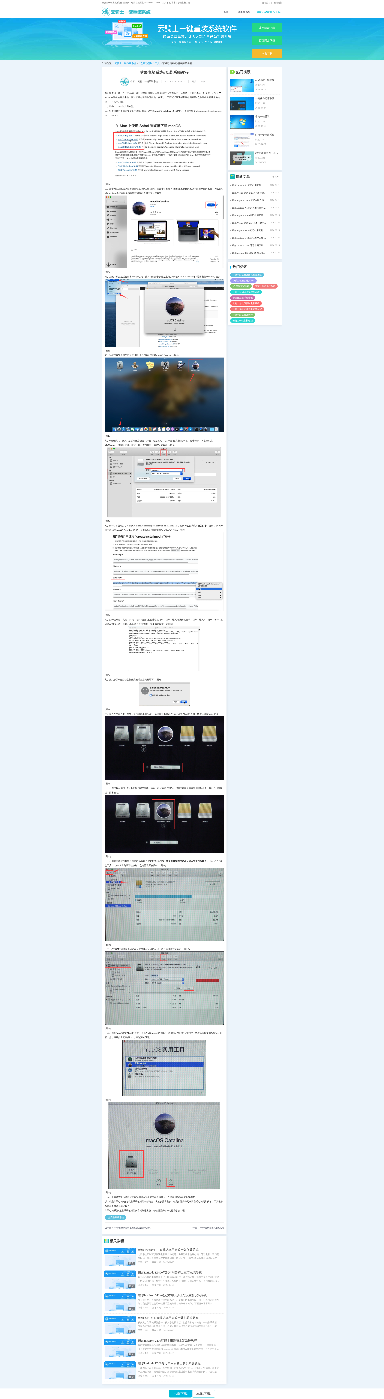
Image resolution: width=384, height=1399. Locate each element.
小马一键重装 (262, 116)
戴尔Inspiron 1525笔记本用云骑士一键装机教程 (249, 253)
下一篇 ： (207, 1228)
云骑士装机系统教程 (265, 286)
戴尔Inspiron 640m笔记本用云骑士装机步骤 (249, 200)
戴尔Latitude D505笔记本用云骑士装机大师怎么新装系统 (249, 245)
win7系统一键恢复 (264, 80)
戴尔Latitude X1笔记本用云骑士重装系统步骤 (249, 208)
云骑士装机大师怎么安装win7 (247, 309)
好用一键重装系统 (264, 134)
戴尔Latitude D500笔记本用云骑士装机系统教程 (169, 1363)
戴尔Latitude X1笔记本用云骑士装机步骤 (249, 185)
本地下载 (267, 53)
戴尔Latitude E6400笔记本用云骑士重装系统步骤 (170, 1272)
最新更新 (278, 3)
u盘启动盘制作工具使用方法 (266, 153)
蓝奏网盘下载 (267, 27)
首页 (226, 12)
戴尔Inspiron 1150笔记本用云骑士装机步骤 (249, 230)
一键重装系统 (243, 12)
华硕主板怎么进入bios (243, 280)
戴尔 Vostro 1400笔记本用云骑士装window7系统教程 (249, 223)
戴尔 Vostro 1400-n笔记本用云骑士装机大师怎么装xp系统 (249, 193)
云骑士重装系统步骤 (242, 298)
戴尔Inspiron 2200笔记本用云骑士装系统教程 (167, 1340)
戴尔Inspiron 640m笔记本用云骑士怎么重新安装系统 (172, 1295)
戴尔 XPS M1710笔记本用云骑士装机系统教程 (168, 1317)
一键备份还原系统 (264, 98)
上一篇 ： (127, 1228)
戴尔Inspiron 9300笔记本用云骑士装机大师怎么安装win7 (249, 215)
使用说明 (266, 3)
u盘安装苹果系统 (115, 1217)
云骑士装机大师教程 (242, 315)
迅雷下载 (180, 1394)
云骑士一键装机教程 (242, 320)
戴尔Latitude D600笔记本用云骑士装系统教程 (249, 238)
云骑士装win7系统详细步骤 (246, 292)
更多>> (276, 177)
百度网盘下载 (267, 40)
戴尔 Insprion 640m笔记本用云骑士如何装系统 (168, 1249)
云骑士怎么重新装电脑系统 (246, 303)
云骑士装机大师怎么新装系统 (247, 275)
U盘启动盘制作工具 (268, 12)
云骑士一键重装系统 (125, 63)
